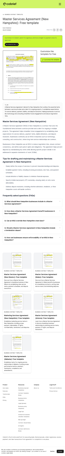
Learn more (9, 453)
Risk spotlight (22, 419)
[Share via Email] (61, 30)
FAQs (4, 397)
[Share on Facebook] (57, 30)
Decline (52, 451)
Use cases (5, 388)
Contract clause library (24, 422)
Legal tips (21, 411)
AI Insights (21, 426)
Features (5, 391)
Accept (60, 451)
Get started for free (11, 44)
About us (36, 388)
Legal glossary (22, 403)
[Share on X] (54, 30)
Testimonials (6, 394)
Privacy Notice (53, 391)
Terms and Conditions (55, 388)
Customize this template (51, 59)
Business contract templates (14, 14)
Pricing (4, 400)
